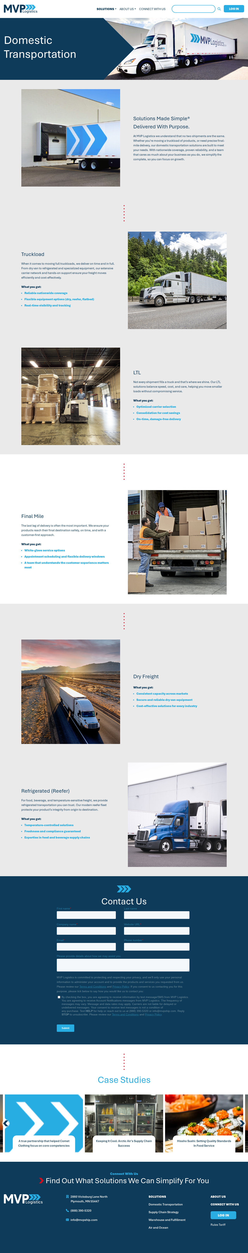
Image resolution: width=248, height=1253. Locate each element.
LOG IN (234, 9)
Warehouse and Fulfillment (167, 1220)
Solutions (105, 9)
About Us (127, 9)
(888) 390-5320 (81, 1210)
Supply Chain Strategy (164, 1212)
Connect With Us (152, 9)
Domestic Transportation (166, 1204)
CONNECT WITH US (225, 1204)
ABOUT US (218, 1196)
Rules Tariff (218, 1225)
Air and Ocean (158, 1227)
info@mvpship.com (84, 1220)
